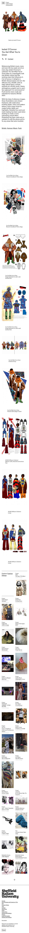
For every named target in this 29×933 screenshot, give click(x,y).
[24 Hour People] (8, 797)
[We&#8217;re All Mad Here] (8, 771)
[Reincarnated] (8, 660)
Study (3, 910)
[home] (10, 893)
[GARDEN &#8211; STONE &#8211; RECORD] (8, 713)
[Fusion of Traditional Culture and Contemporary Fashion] (8, 739)
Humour (9, 128)
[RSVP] (21, 633)
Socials (3, 900)
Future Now (4, 911)
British (4, 128)
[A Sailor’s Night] (8, 841)
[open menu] (3, 3)
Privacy (3, 914)
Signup (3, 930)
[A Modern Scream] (21, 817)
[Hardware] (8, 609)
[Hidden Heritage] (8, 633)
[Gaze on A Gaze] (8, 817)
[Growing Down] (21, 609)
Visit (3, 906)
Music (15, 128)
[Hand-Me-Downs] (21, 771)
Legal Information (6, 916)
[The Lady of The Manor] (21, 584)
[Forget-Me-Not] (21, 660)
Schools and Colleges (7, 913)
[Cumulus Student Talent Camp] (21, 841)
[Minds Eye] (8, 688)
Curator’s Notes (5, 905)
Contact (10, 59)
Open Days (4, 909)
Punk (20, 128)
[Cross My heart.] (21, 713)
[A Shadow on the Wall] (21, 739)
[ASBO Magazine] (8, 865)
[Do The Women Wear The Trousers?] (21, 797)
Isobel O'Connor (9, 49)
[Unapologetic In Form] (21, 688)
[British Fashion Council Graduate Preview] (21, 865)
